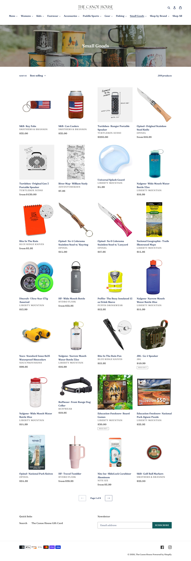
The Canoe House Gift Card (47, 523)
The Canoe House (144, 554)
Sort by (23, 76)
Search (23, 523)
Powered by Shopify (162, 554)
